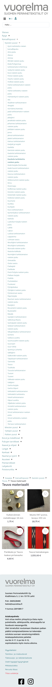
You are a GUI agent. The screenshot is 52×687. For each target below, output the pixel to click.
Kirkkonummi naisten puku (18, 180)
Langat (5, 448)
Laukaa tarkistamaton (16, 233)
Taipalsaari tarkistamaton (18, 358)
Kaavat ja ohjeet (9, 445)
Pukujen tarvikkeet (10, 441)
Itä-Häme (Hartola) (15, 108)
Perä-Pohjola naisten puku (18, 272)
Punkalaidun (13, 281)
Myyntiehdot (10, 650)
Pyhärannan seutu (15, 293)
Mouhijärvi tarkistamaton (18, 242)
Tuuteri (10, 376)
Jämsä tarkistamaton (16, 135)
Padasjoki (11, 266)
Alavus (10, 55)
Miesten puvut (11, 427)
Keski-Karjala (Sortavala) (17, 165)
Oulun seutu (12, 263)
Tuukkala (11, 367)
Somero (11, 334)
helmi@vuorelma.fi (13, 604)
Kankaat (5, 452)
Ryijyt (4, 35)
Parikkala (11, 269)
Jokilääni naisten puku (16, 129)
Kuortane (11, 201)
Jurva (10, 132)
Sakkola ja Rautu (14, 320)
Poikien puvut (11, 434)
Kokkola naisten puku (16, 198)
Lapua (10, 230)
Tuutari (10, 373)
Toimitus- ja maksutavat (16, 654)
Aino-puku (12, 52)
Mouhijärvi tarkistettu (16, 245)
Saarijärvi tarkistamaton (17, 317)
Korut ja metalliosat (11, 438)
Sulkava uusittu (14, 338)
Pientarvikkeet (8, 462)
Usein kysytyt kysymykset (16, 662)
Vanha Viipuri (13, 388)
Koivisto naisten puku (16, 192)
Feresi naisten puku (15, 76)
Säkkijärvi (11, 352)
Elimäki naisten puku (16, 61)
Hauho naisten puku (16, 79)
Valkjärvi (11, 382)
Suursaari (11, 344)
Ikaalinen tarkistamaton (17, 102)
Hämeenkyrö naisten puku (18, 96)
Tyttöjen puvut (11, 431)
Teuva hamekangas (39, 552)
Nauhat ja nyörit (9, 456)
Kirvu (10, 183)
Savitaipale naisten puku (17, 323)
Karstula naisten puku (16, 150)
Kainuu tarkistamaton (16, 141)
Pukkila (10, 278)
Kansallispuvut (8, 39)
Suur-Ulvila (12, 346)
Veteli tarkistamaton (16, 397)
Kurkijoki (11, 207)
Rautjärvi (11, 305)
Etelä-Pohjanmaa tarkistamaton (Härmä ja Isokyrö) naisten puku (17, 67)
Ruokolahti (12, 311)
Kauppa (8, 478)
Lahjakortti (7, 466)
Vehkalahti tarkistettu (16, 394)
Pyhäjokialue (13, 287)
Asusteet (6, 459)
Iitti (9, 99)
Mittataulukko (11, 665)
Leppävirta (12, 236)
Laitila (10, 227)
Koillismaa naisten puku (17, 189)
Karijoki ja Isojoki (14, 144)
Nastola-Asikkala (14, 251)
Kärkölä (11, 218)
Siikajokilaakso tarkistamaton (19, 332)
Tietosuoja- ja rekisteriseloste (18, 658)
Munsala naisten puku (16, 248)
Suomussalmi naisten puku (18, 340)
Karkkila (11, 147)
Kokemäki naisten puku (17, 195)
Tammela (11, 361)
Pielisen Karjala (13, 275)
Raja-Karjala (12, 296)
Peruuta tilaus (11, 669)
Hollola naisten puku (16, 82)
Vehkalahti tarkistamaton (18, 391)
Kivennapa (12, 186)
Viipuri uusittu (13, 400)
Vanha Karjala (13, 385)
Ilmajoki (11, 105)
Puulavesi (11, 284)
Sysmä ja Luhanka (15, 349)
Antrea (10, 58)
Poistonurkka (8, 469)
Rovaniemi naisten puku (17, 308)
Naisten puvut (11, 43)
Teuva (10, 364)
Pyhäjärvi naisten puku (17, 290)
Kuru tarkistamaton (15, 210)
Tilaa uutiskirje (11, 673)
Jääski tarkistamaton (16, 138)
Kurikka (11, 204)
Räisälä (10, 314)
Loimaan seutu (13, 239)
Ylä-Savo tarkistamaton (17, 424)
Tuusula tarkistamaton (17, 370)
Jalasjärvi (11, 117)
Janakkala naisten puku (17, 120)
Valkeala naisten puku (16, 379)
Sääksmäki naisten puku (17, 355)
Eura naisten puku (15, 73)
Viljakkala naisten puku (17, 403)
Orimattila (12, 260)
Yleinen (5, 32)
